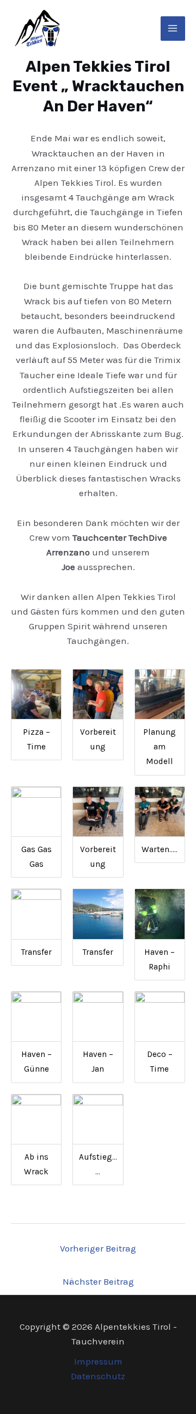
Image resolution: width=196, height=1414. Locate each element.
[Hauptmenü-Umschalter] (173, 28)
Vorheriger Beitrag (98, 1248)
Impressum (98, 1361)
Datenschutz (98, 1376)
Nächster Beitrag (98, 1281)
